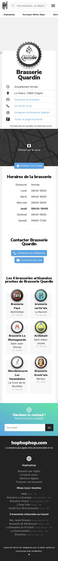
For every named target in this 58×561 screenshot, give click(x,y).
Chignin (38, 93)
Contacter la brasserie (26, 99)
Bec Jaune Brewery (29, 520)
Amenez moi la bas (29, 166)
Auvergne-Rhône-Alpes (34, 14)
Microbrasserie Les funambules (18, 375)
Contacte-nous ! (29, 474)
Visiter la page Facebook (28, 119)
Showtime (29, 534)
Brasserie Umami (29, 500)
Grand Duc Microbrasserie (29, 508)
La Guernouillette (29, 530)
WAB (29, 493)
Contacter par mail (29, 260)
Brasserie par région (29, 471)
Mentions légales (29, 478)
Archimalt (41, 336)
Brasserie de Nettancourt (29, 523)
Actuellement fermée (26, 86)
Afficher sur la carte (29, 147)
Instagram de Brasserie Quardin (32, 112)
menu (53, 5)
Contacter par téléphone (29, 253)
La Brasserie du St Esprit (29, 527)
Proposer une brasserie (29, 481)
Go (49, 427)
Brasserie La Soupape (29, 497)
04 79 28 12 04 (23, 105)
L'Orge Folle (29, 504)
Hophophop (5, 5)
